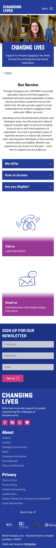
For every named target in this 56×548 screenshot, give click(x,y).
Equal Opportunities (12, 503)
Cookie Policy (9, 494)
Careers (6, 437)
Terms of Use (9, 480)
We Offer (11, 164)
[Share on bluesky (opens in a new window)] (27, 422)
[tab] (7, 73)
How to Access (16, 175)
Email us (11, 303)
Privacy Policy (9, 484)
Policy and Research (13, 465)
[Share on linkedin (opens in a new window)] (12, 422)
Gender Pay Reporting (14, 489)
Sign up (11, 378)
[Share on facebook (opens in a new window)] (5, 422)
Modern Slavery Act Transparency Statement (26, 498)
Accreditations (10, 461)
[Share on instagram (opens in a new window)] (19, 422)
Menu (45, 8)
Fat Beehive (30, 544)
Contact (6, 442)
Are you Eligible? (17, 187)
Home (8, 73)
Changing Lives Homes (14, 447)
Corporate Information (14, 456)
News (5, 451)
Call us (10, 246)
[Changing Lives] (12, 8)
